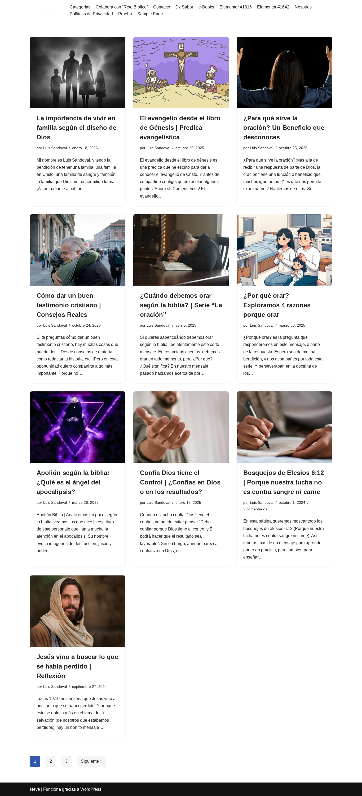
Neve (35, 789)
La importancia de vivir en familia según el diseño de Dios (76, 128)
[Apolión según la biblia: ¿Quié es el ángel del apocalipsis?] (77, 427)
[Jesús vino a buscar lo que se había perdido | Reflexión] (77, 611)
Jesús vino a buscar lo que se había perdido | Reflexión (77, 666)
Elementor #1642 (273, 7)
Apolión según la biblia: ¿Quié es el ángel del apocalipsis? (73, 482)
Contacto (161, 7)
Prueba (125, 14)
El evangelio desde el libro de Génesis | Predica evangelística (180, 128)
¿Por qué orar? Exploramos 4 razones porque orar (277, 305)
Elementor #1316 (235, 7)
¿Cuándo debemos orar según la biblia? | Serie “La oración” (181, 305)
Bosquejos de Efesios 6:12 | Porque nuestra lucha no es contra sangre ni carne (283, 482)
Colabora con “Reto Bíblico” (122, 7)
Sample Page (150, 14)
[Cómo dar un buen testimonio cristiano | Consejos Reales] (77, 250)
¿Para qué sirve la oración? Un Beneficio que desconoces (283, 128)
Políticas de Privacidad (91, 14)
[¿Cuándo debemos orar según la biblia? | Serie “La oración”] (181, 250)
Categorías (80, 7)
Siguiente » (91, 761)
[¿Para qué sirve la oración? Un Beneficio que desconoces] (284, 72)
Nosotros (303, 7)
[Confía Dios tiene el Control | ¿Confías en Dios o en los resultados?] (181, 427)
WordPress (90, 789)
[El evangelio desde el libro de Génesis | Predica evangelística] (181, 72)
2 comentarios (255, 509)
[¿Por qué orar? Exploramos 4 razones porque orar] (284, 250)
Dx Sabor (184, 7)
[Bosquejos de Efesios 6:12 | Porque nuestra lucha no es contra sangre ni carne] (284, 427)
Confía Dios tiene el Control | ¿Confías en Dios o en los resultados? (180, 482)
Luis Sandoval (55, 148)
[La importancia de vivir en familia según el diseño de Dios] (77, 72)
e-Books (206, 7)
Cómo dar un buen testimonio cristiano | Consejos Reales (69, 305)
